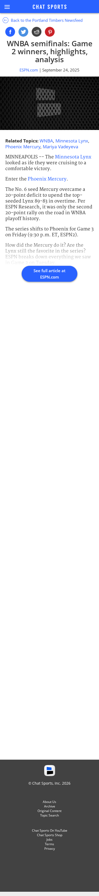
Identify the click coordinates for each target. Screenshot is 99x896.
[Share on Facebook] (10, 32)
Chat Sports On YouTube (49, 830)
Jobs (49, 839)
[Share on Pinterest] (50, 32)
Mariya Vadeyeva (60, 147)
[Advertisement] (49, 526)
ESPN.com (29, 70)
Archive (49, 806)
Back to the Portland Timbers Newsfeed (46, 20)
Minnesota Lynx (71, 141)
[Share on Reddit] (36, 32)
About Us (49, 802)
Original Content (49, 811)
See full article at (49, 274)
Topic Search (49, 815)
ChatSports (50, 7)
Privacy (49, 848)
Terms (49, 844)
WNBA (46, 141)
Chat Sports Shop (49, 835)
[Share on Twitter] (23, 32)
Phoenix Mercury (22, 147)
